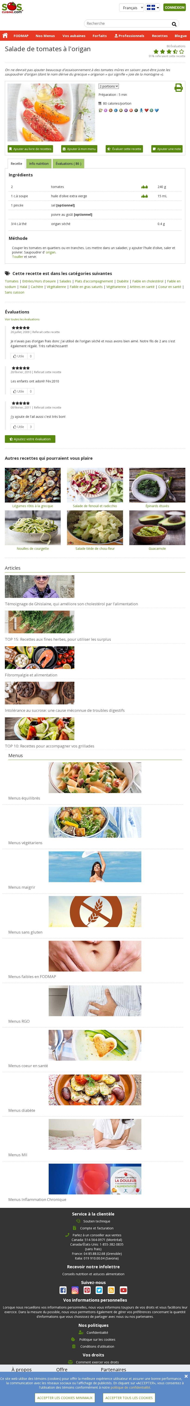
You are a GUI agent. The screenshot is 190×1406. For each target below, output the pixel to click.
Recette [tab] (16, 163)
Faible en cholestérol (148, 281)
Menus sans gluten (25, 932)
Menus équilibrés (24, 798)
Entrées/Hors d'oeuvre (39, 281)
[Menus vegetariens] (95, 820)
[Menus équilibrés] (95, 777)
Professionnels (131, 35)
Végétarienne (116, 286)
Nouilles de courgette (33, 548)
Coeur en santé (170, 286)
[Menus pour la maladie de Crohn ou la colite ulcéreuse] (95, 1132)
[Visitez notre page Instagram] (75, 1291)
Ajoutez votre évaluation (32, 439)
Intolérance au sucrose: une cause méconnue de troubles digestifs (65, 710)
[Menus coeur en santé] (95, 1043)
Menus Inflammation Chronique (37, 1199)
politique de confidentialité (130, 1387)
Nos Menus (45, 35)
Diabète (123, 281)
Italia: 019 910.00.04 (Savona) (97, 1258)
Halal (24, 286)
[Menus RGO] (95, 998)
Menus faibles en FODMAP (32, 976)
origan (50, 252)
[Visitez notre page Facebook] (63, 1291)
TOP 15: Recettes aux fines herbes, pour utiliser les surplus (58, 639)
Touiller (17, 256)
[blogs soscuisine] (112, 1291)
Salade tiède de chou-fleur (95, 548)
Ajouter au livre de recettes (32, 149)
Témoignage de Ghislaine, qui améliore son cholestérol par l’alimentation (71, 603)
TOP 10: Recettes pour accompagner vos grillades (49, 746)
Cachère (37, 286)
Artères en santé (142, 286)
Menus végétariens (25, 842)
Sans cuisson (14, 292)
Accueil (5, 36)
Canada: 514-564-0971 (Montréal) (97, 1239)
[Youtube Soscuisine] (123, 1291)
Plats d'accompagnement (94, 281)
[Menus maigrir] (95, 864)
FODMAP (21, 35)
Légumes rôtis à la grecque (32, 506)
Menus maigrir (21, 887)
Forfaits (100, 35)
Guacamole (157, 548)
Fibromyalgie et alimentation (31, 675)
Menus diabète (21, 1110)
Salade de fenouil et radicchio (95, 506)
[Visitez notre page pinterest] (88, 1291)
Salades (66, 281)
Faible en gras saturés (87, 286)
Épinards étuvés (157, 506)
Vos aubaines (74, 35)
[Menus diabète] (95, 1087)
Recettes (160, 35)
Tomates (12, 281)
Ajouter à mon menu (81, 149)
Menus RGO (19, 1021)
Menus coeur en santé (28, 1065)
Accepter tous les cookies (129, 1398)
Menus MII (17, 1154)
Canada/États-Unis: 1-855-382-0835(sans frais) (97, 1246)
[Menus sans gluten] (95, 909)
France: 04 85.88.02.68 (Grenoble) (97, 1253)
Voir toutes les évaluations (22, 319)
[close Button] (186, 1376)
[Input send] (174, 24)
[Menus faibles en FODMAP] (95, 954)
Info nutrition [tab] (39, 163)
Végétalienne (57, 286)
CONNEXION (174, 7)
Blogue (181, 35)
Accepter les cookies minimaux (64, 1398)
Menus (15, 755)
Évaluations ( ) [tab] (68, 163)
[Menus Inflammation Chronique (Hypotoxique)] (95, 1176)
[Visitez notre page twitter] (100, 1291)
